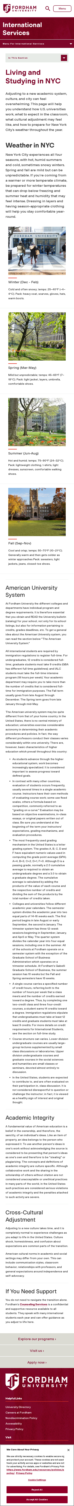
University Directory (18, 1407)
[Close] (68, 1450)
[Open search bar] (49, 8)
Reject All (36, 1489)
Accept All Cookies (36, 1499)
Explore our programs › (37, 1339)
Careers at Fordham (18, 1412)
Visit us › (37, 1351)
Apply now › (37, 1362)
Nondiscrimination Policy (21, 1418)
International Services (22, 29)
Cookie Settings (37, 1480)
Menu (62, 8)
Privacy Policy (14, 1429)
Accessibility (14, 1423)
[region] (37, 1475)
